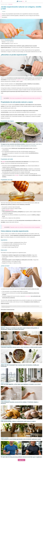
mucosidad (27, 296)
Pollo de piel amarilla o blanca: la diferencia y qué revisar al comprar (18, 421)
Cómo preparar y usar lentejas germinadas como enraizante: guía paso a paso (21, 439)
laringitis (17, 175)
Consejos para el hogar (5, 363)
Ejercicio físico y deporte (6, 455)
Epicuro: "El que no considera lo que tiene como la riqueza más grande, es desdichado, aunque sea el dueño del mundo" (20, 328)
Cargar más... (21, 460)
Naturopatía (10, 4)
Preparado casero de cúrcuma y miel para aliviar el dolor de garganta (25, 227)
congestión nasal (20, 79)
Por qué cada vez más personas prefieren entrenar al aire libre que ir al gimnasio (21, 457)
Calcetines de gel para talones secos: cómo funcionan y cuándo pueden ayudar (21, 347)
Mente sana (3, 326)
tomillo (3, 161)
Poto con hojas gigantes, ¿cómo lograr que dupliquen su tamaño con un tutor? (21, 384)
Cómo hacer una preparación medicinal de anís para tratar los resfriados (25, 98)
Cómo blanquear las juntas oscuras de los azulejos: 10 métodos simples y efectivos (19, 402)
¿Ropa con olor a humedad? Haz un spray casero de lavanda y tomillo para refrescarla (20, 365)
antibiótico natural (9, 210)
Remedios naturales (4, 4)
